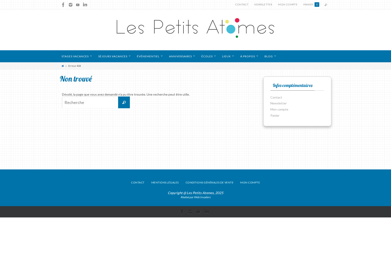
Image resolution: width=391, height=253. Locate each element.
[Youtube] (77, 4)
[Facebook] (63, 4)
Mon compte (288, 4)
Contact (241, 4)
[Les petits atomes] (195, 30)
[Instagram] (70, 4)
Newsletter (263, 4)
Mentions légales (165, 182)
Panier (310, 4)
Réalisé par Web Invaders (195, 197)
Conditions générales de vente (210, 182)
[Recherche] (124, 102)
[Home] (62, 65)
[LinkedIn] (85, 4)
